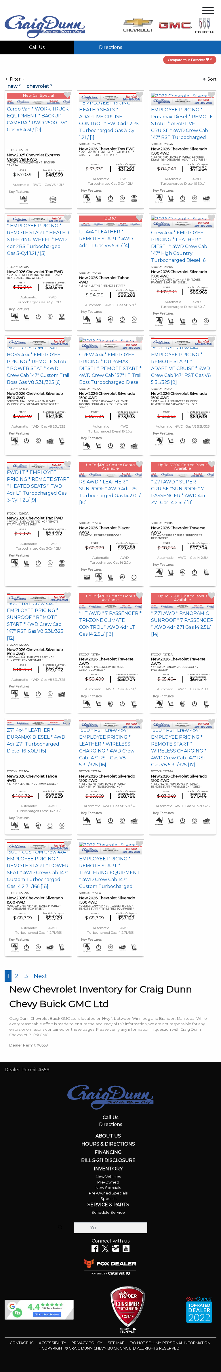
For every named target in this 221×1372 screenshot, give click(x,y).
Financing (108, 1152)
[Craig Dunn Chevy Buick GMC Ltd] (45, 26)
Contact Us (22, 1343)
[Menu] (208, 11)
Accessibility (53, 1343)
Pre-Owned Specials (108, 1193)
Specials (108, 1198)
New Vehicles (108, 1177)
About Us (108, 1136)
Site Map (116, 1343)
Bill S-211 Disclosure (108, 1160)
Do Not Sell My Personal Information (170, 1343)
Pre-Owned (108, 1182)
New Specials (108, 1188)
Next (40, 976)
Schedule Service (108, 1212)
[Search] (60, 1227)
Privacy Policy (87, 1343)
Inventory (108, 1168)
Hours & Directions (108, 1144)
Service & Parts (108, 1204)
